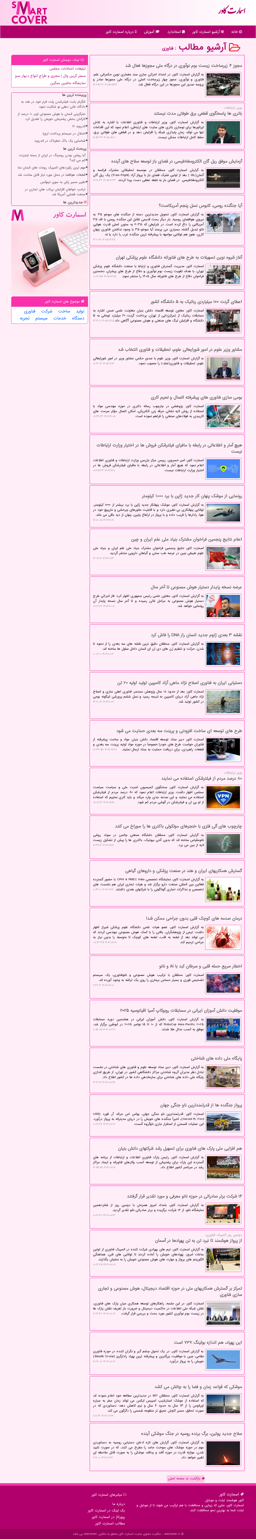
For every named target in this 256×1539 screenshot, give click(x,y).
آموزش (150, 32)
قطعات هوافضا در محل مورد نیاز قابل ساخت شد (52, 175)
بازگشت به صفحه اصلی (185, 1478)
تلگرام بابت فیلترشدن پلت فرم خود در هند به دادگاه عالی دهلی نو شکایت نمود (53, 104)
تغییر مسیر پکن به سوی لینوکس (63, 182)
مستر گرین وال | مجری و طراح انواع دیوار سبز (50, 76)
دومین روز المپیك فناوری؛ (167, 1250)
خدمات (59, 318)
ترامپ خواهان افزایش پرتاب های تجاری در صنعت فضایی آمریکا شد (55, 192)
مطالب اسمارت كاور (110, 1523)
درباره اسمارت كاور (120, 32)
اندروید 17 (79, 126)
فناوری (30, 311)
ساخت (64, 311)
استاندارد (174, 32)
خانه (235, 32)
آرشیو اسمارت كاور (206, 32)
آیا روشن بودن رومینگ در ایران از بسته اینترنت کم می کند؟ (52, 158)
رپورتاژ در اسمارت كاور (108, 1517)
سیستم (41, 318)
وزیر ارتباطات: (167, 122)
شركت (46, 311)
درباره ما (118, 1504)
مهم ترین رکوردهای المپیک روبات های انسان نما (52, 167)
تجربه (25, 318)
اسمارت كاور (232, 12)
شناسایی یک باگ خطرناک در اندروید (60, 140)
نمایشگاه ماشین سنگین (68, 83)
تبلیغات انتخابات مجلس (68, 68)
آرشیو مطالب (204, 47)
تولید (80, 311)
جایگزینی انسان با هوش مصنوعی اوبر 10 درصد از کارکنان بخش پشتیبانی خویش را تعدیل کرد (52, 116)
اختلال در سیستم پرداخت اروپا (64, 133)
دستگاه (78, 318)
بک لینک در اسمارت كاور (106, 1510)
